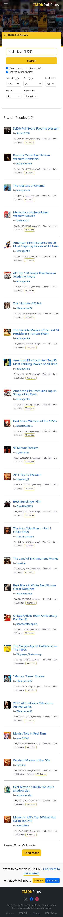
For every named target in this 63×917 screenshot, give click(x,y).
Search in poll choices (21, 72)
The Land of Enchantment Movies (35, 558)
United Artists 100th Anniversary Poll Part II (35, 617)
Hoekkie (20, 563)
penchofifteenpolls (26, 624)
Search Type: (13, 78)
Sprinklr (38, 880)
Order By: (29, 90)
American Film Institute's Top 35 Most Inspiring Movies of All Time (35, 244)
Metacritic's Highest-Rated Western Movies (31, 214)
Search (31, 61)
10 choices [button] (29, 488)
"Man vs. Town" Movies (28, 676)
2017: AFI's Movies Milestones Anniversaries (33, 705)
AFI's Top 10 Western (27, 475)
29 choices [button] (41, 774)
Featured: (50, 78)
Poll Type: (28, 78)
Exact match (16, 68)
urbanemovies (24, 163)
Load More (31, 853)
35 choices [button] (29, 172)
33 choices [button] (29, 199)
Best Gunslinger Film (27, 501)
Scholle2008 (23, 133)
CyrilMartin (22, 452)
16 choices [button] (31, 690)
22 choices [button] (29, 720)
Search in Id (35, 68)
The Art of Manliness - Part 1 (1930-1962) (32, 530)
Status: (10, 90)
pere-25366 (22, 738)
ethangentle (23, 251)
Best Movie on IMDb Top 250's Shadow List (33, 788)
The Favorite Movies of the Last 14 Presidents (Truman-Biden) (36, 332)
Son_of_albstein (25, 536)
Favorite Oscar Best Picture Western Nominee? (31, 157)
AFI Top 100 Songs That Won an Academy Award (34, 274)
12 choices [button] (29, 317)
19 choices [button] (29, 435)
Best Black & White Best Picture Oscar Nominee (34, 587)
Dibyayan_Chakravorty (28, 654)
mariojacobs (23, 190)
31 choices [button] (31, 835)
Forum (36, 913)
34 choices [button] (29, 462)
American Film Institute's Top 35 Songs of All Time (35, 392)
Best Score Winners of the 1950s (35, 421)
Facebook (52, 880)
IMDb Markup (51, 913)
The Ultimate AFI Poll (27, 303)
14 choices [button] (31, 347)
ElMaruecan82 (24, 308)
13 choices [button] (29, 142)
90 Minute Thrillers (25, 448)
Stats (46, 4)
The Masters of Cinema (29, 186)
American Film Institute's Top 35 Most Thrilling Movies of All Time (35, 362)
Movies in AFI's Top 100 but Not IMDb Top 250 (34, 819)
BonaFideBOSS (24, 425)
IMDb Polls (23, 913)
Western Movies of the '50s (31, 760)
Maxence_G (22, 220)
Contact (9, 913)
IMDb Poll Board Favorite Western (36, 128)
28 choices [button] (29, 290)
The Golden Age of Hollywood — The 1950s (35, 647)
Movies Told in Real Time (29, 733)
